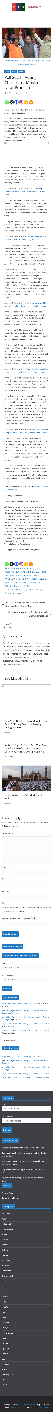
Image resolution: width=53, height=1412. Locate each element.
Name (5, 867)
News (14, 72)
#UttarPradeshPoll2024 (15, 589)
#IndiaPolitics (27, 571)
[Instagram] (21, 100)
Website (5, 891)
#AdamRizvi (9, 568)
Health (5, 1296)
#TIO (26, 586)
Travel (4, 1369)
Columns (5, 1245)
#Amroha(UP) (22, 568)
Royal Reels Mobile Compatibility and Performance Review (25, 1023)
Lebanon (5, 1322)
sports (4, 1359)
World (4, 1385)
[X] (11, 100)
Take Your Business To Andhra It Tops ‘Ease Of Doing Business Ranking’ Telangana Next (25, 724)
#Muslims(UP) (33, 575)
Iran (3, 1312)
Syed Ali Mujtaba (24, 93)
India (7, 72)
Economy (6, 1260)
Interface (5, 1307)
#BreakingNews (12, 571)
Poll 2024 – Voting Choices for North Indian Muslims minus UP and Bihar (24, 191)
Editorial (5, 1265)
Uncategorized (8, 1374)
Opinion (5, 1348)
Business (5, 1239)
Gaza (4, 1291)
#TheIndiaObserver (13, 586)
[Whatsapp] (7, 100)
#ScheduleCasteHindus (29, 582)
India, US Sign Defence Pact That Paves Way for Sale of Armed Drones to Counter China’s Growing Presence (26, 748)
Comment (7, 833)
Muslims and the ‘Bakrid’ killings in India (23, 797)
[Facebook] (16, 100)
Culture (5, 1250)
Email (5, 879)
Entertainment (8, 1271)
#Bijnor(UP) (35, 568)
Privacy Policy (8, 1193)
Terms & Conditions (10, 1198)
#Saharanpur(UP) (39, 578)
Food (4, 1286)
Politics (21, 72)
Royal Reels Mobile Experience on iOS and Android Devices (25, 1030)
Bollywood (6, 1224)
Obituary (5, 1343)
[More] (31, 100)
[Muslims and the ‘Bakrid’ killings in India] (26, 767)
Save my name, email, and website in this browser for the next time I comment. (26, 909)
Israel (4, 1317)
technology (6, 1364)
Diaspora (5, 1255)
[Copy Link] (26, 100)
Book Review (7, 1229)
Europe (5, 1281)
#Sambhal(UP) (11, 582)
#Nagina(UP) (10, 578)
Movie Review (8, 1333)
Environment (7, 1276)
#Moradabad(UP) (18, 575)
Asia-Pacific (6, 1213)
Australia (5, 1219)
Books (4, 1234)
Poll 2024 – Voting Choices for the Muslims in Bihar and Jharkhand (27, 614)
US (3, 1379)
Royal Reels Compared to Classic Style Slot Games (22, 1004)
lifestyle (5, 1328)
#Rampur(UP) (24, 578)
